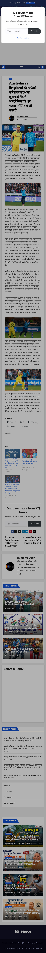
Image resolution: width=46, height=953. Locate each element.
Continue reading (23, 38)
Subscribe (35, 31)
